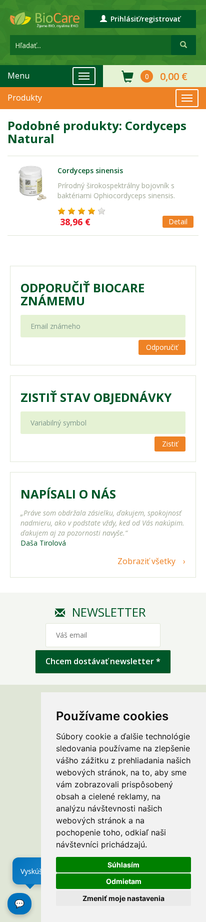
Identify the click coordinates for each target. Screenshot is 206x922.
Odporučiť (162, 347)
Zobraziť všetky (147, 561)
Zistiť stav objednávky (96, 397)
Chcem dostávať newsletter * (103, 661)
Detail (178, 221)
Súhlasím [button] (124, 864)
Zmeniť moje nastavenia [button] (123, 898)
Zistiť (170, 443)
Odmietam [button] (124, 881)
